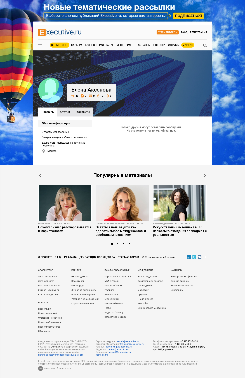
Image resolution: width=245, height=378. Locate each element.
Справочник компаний (83, 303)
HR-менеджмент (163, 223)
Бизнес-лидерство (147, 276)
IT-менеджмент (145, 285)
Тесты (108, 308)
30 (190, 223)
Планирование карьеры (110, 223)
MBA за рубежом (113, 285)
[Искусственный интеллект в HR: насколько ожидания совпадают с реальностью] (180, 203)
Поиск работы (78, 281)
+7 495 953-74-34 (189, 341)
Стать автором (168, 32)
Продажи (142, 294)
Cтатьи (65, 112)
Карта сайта (102, 355)
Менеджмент (126, 45)
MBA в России (112, 281)
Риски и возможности (182, 285)
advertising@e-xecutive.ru (119, 347)
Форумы (174, 45)
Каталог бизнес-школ (115, 317)
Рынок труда (77, 285)
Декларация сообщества (97, 257)
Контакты (83, 112)
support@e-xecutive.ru (120, 352)
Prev (40, 175)
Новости (159, 45)
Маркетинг (45, 223)
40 (77, 95)
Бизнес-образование (99, 45)
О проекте (45, 257)
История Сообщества (49, 285)
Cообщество (45, 270)
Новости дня (44, 309)
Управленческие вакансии (85, 299)
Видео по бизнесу (114, 312)
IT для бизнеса (145, 299)
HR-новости (44, 331)
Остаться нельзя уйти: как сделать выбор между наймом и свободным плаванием (121, 231)
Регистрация (198, 32)
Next (205, 175)
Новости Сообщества (49, 327)
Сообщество (59, 45)
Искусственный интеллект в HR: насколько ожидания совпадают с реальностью (180, 231)
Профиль (47, 112)
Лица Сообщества (47, 276)
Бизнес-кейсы (112, 299)
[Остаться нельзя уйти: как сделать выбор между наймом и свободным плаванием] (122, 203)
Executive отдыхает (48, 294)
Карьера (76, 45)
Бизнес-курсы (112, 294)
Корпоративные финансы (184, 276)
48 (68, 223)
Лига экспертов (46, 281)
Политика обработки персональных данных (60, 355)
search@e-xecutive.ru (128, 341)
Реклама (70, 257)
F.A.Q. (58, 257)
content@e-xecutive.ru (118, 349)
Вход (184, 32)
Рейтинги (109, 290)
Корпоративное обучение (118, 276)
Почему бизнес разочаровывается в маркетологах (64, 229)
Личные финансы (180, 281)
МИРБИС (187, 45)
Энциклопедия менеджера (152, 308)
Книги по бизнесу (114, 303)
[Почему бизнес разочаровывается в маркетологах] (65, 203)
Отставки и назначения (50, 318)
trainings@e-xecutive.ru (132, 344)
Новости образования (49, 322)
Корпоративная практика (150, 281)
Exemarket (143, 303)
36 (141, 223)
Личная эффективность (83, 290)
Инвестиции (177, 290)
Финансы (144, 45)
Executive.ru (57, 347)
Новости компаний (48, 313)
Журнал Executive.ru (48, 290)
